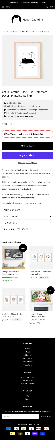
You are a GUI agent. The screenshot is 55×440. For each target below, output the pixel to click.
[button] (27, 210)
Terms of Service (27, 362)
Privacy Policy (27, 365)
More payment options (27, 162)
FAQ (27, 396)
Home (4, 32)
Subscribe (46, 416)
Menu (7, 7)
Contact (27, 399)
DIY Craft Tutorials (27, 384)
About (27, 352)
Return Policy (27, 358)
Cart (51, 7)
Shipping (27, 355)
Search (27, 348)
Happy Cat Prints (34, 424)
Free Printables (27, 380)
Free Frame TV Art (27, 377)
